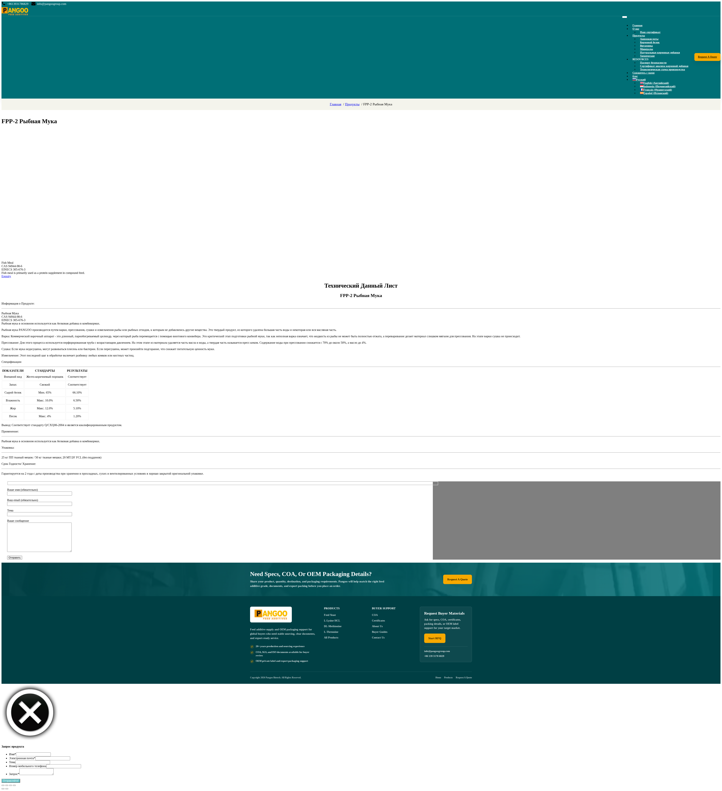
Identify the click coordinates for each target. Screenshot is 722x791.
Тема (12, 762)
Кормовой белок (650, 42)
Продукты (639, 35)
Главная (637, 25)
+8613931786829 (17, 3)
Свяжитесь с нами (644, 72)
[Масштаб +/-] (3, 785)
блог (635, 76)
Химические (647, 56)
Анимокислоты (649, 39)
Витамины (646, 45)
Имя (12, 754)
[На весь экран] (6, 785)
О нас (636, 28)
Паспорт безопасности (653, 62)
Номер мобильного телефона (27, 766)
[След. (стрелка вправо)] (6, 788)
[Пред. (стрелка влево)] (3, 788)
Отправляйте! (11, 780)
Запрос (14, 774)
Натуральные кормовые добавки (660, 52)
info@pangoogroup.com (51, 3)
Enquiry (6, 276)
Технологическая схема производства (662, 69)
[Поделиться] (10, 785)
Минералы (646, 49)
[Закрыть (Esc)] (14, 785)
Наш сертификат (650, 32)
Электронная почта (22, 758)
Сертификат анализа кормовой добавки (664, 66)
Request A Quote (707, 56)
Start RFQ (434, 638)
